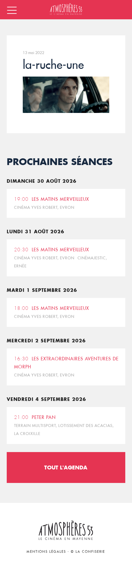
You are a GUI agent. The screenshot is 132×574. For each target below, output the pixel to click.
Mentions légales (46, 552)
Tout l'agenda (65, 467)
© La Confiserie (88, 552)
